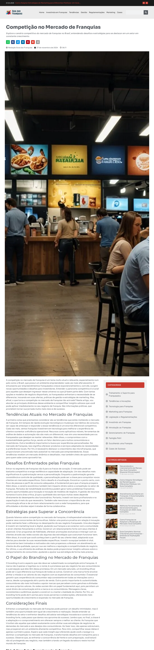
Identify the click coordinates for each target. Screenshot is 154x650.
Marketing (110, 12)
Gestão (84, 12)
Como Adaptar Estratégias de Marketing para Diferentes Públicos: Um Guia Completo (131, 483)
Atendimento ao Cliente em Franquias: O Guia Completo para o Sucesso (132, 496)
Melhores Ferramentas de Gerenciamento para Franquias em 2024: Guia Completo (131, 509)
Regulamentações (97, 12)
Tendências (74, 12)
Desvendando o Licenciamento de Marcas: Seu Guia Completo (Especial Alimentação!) (131, 469)
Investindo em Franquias (56, 12)
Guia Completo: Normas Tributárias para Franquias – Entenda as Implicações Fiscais (131, 535)
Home (41, 12)
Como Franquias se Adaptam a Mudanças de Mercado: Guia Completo (130, 522)
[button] (8, 42)
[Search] (146, 12)
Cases (119, 12)
